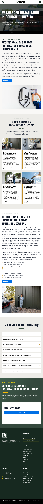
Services (7, 32)
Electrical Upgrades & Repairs (29, 438)
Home (3, 32)
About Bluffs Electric (27, 453)
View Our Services (21, 417)
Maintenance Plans (27, 451)
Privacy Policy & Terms (22, 501)
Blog (24, 461)
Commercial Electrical (27, 449)
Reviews (24, 457)
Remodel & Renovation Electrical (30, 447)
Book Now (5, 80)
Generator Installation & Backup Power (31, 440)
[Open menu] (40, 2)
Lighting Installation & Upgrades (29, 442)
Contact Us (25, 459)
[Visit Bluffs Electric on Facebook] (11, 445)
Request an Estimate (27, 463)
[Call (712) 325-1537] (3, 2)
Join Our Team (26, 455)
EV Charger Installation (28, 445)
